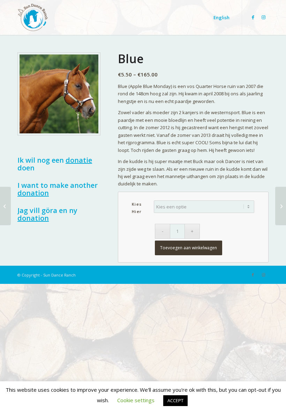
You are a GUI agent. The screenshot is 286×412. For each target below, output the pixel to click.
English (221, 17)
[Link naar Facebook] (253, 17)
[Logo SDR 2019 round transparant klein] (32, 20)
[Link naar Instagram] (263, 17)
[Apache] (280, 206)
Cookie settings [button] (136, 400)
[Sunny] (5, 206)
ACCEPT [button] (175, 400)
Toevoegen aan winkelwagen (188, 248)
